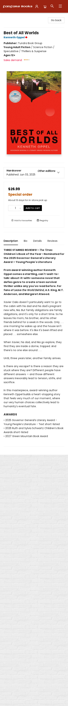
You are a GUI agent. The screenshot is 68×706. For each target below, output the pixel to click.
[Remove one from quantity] (10, 208)
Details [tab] (37, 241)
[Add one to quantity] (20, 208)
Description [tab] (11, 241)
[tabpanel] (34, 347)
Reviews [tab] (52, 241)
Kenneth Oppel (14, 37)
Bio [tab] (25, 241)
